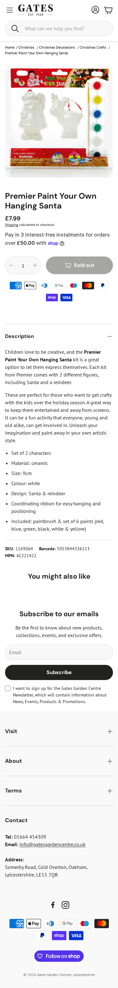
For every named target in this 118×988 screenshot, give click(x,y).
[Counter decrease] (11, 265)
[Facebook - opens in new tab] (53, 905)
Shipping (11, 225)
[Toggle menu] (9, 10)
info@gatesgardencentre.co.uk (53, 844)
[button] (59, 28)
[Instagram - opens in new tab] (65, 905)
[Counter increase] (35, 265)
